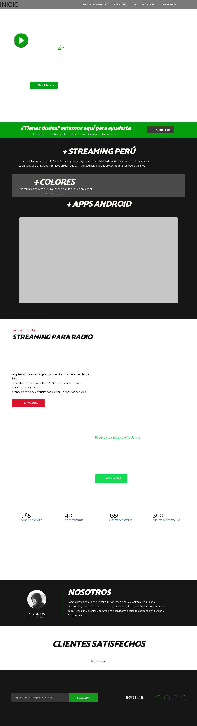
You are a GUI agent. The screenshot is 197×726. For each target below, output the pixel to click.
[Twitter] (167, 697)
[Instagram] (183, 697)
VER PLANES (120, 4)
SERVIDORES (169, 4)
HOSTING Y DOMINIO (145, 4)
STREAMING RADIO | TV (95, 4)
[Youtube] (175, 697)
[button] (44, 85)
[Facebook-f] (158, 697)
